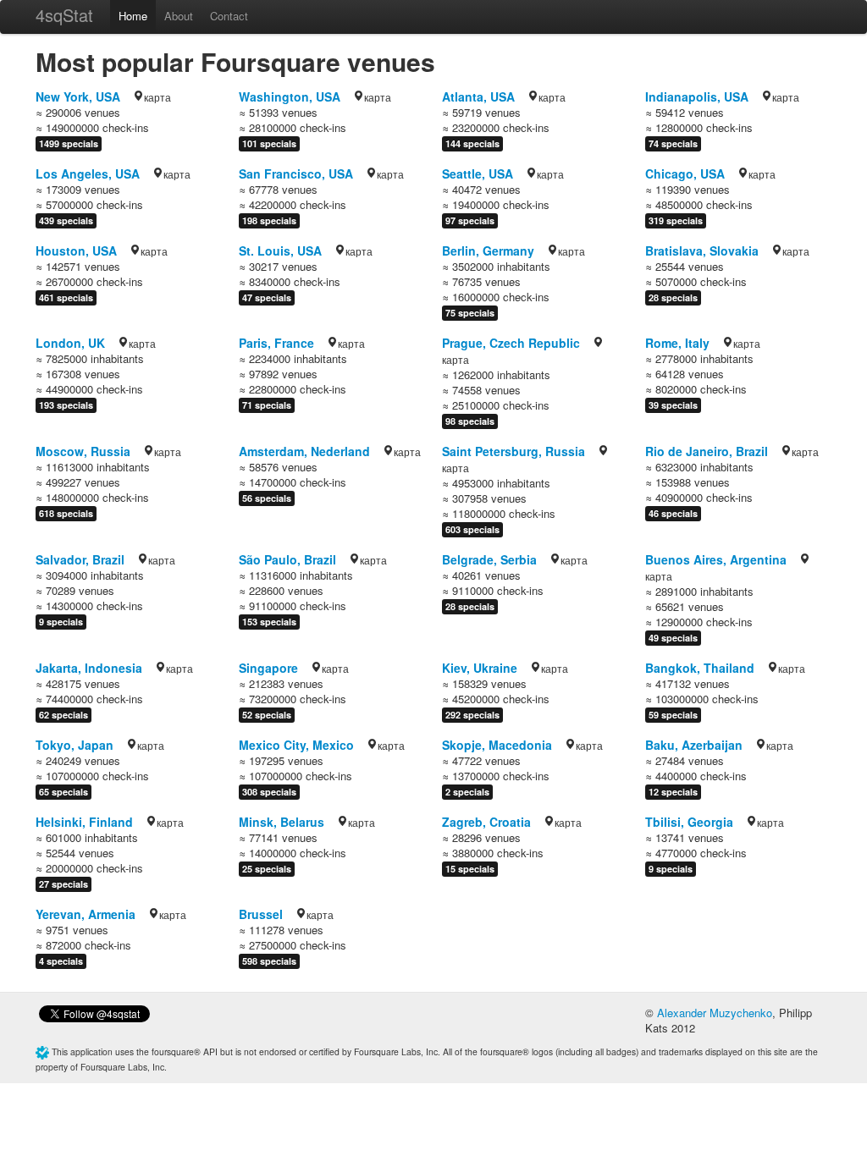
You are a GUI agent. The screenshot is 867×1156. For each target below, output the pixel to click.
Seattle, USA (477, 173)
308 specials (269, 791)
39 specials (673, 405)
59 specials (673, 714)
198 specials (269, 220)
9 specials (61, 621)
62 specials (63, 714)
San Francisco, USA (296, 173)
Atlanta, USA (478, 96)
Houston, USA (76, 250)
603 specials (472, 529)
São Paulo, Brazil (287, 559)
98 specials (469, 421)
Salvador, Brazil (80, 559)
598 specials (269, 961)
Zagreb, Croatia (486, 821)
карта (157, 97)
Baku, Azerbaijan (694, 744)
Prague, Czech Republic (511, 342)
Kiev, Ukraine (479, 667)
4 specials (61, 961)
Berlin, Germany (488, 250)
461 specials (66, 297)
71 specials (266, 405)
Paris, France (276, 342)
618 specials (66, 513)
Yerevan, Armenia (85, 914)
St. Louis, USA (280, 250)
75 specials (469, 312)
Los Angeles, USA (88, 173)
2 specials (467, 791)
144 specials (472, 143)
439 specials (66, 220)
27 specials (63, 884)
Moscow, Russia (83, 451)
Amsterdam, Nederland (304, 451)
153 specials (269, 621)
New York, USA (78, 96)
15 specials (469, 868)
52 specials (266, 714)
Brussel (261, 914)
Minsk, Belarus (281, 821)
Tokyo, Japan (74, 744)
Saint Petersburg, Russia (513, 451)
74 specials (673, 143)
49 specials (673, 637)
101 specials (269, 143)
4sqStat (64, 15)
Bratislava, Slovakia (702, 250)
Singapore (268, 667)
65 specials (63, 791)
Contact (229, 16)
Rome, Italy (677, 342)
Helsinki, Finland (84, 821)
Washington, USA (289, 96)
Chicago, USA (685, 173)
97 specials (469, 220)
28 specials (673, 297)
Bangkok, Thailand (699, 667)
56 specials (266, 498)
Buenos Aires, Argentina (716, 559)
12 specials (673, 791)
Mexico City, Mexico (296, 744)
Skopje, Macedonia (497, 744)
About (178, 16)
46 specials (673, 513)
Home (133, 16)
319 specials (676, 220)
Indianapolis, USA (696, 96)
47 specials (266, 297)
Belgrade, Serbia (489, 559)
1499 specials (68, 143)
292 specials (472, 714)
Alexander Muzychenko (714, 1013)
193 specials (66, 405)
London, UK (70, 342)
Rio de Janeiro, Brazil (706, 451)
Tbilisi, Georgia (689, 821)
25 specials (266, 868)
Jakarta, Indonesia (89, 667)
